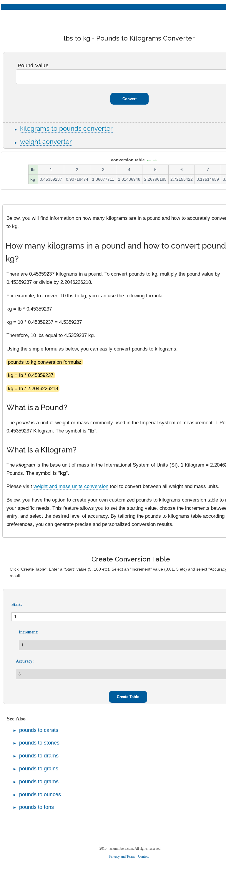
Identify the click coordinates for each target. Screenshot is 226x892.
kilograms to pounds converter (66, 128)
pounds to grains (38, 769)
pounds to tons (36, 807)
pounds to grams (39, 781)
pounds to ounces (40, 794)
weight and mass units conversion (71, 486)
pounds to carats (38, 730)
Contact (143, 856)
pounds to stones (39, 743)
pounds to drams (39, 756)
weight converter (46, 141)
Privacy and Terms (122, 856)
